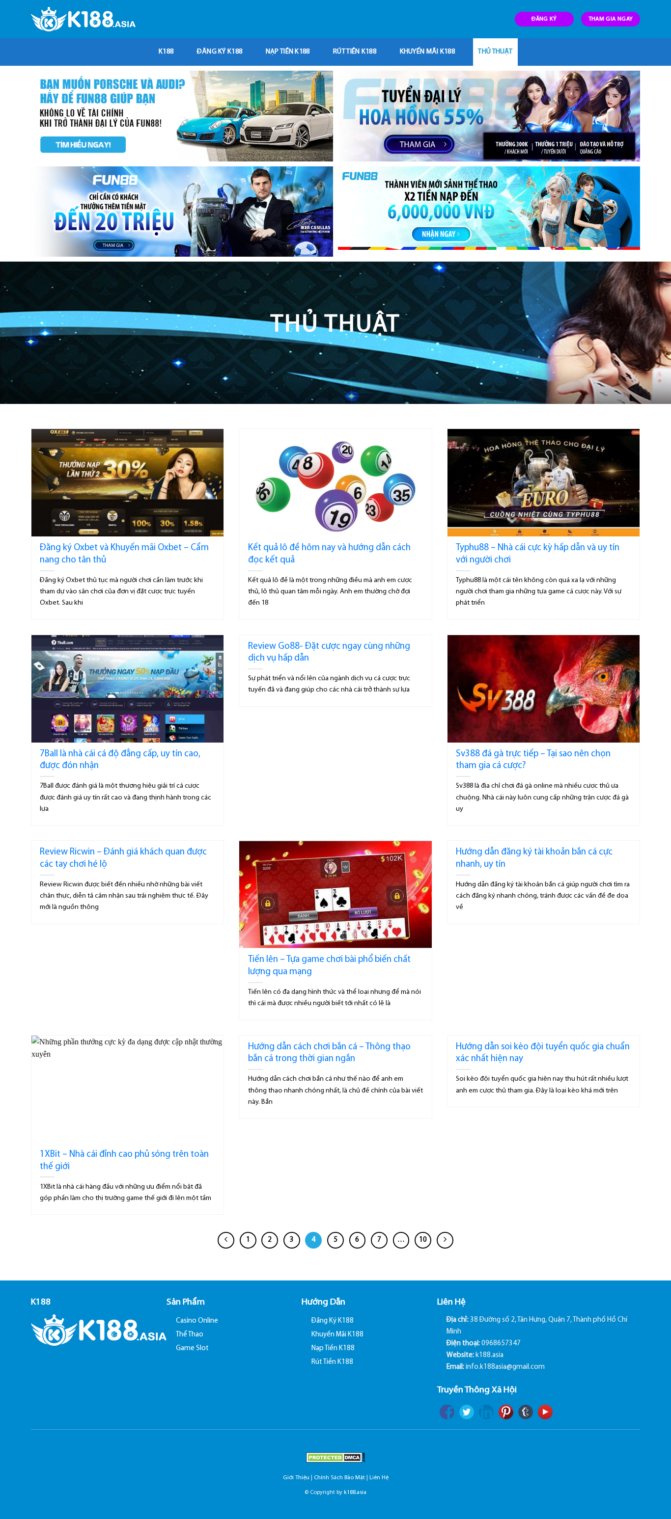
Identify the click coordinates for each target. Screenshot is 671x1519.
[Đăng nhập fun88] (489, 211)
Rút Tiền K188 (354, 51)
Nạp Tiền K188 (288, 51)
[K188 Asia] (83, 19)
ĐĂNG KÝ (544, 19)
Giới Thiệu (296, 1478)
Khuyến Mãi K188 (427, 51)
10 (423, 1240)
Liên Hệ (379, 1478)
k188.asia (355, 1492)
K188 (166, 51)
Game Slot (192, 1348)
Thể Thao (189, 1334)
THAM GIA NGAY (610, 19)
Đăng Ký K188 (219, 51)
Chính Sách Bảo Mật (339, 1478)
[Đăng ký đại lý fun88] (182, 116)
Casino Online (197, 1321)
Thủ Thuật (495, 51)
